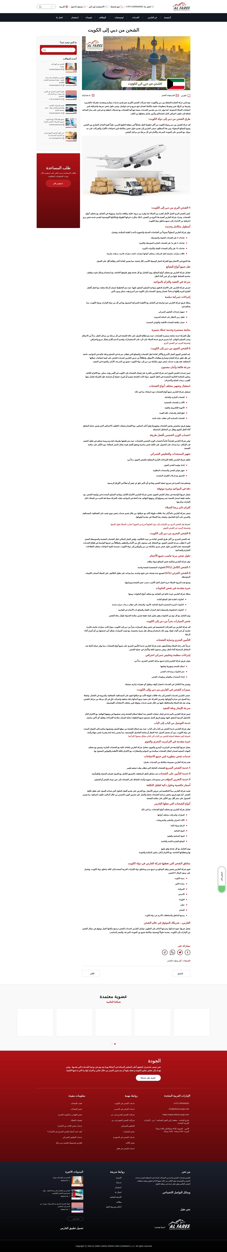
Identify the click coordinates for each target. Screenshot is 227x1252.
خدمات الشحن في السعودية (124, 1137)
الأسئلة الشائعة (116, 1197)
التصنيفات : (186, 960)
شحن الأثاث (130, 1143)
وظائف (119, 1202)
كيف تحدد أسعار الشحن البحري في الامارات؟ (64, 1131)
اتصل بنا (59, 17)
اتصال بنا (118, 1192)
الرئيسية (167, 17)
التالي (92, 973)
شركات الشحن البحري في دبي (123, 1114)
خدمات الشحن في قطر (126, 1148)
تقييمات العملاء (76, 1120)
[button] (114, 1044)
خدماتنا (119, 1182)
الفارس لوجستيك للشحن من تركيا (69, 1143)
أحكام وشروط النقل (114, 1207)
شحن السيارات (129, 1131)
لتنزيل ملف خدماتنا (148, 1078)
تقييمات (88, 17)
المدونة (119, 1177)
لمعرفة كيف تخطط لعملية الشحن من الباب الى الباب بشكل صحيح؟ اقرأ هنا (159, 736)
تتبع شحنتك (115, 6)
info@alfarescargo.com (179, 1109)
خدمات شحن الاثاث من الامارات (69, 1126)
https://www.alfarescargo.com (176, 1114)
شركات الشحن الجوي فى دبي (123, 1120)
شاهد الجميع (76, 1219)
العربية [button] (62, 6)
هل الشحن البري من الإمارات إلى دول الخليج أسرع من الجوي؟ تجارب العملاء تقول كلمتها (147, 524)
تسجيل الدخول (77, 6)
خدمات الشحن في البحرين (124, 1109)
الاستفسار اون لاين (96, 6)
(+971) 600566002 (181, 1103)
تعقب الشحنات (76, 1103)
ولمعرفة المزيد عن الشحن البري (177, 343)
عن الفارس (152, 17)
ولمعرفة (186, 528)
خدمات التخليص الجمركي (72, 1137)
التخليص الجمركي (128, 1126)
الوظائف (102, 17)
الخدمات (135, 17)
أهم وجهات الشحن (168, 95)
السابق (180, 973)
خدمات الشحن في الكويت (125, 1103)
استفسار (74, 17)
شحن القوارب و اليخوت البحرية (70, 1114)
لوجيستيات (119, 17)
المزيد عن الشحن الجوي (173, 528)
